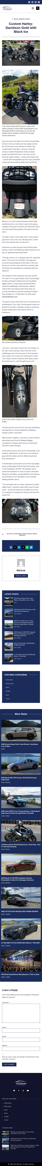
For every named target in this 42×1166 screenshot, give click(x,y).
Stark (8, 977)
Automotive (9, 680)
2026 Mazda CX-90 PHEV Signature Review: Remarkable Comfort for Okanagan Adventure (24, 633)
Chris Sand (17, 533)
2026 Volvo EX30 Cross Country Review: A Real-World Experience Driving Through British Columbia (24, 622)
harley (29, 533)
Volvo (18, 626)
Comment (5, 1002)
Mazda (19, 613)
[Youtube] (39, 2)
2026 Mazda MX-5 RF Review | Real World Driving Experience (24, 610)
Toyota (19, 647)
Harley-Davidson (19, 19)
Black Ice (10, 533)
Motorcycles (9, 683)
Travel (8, 699)
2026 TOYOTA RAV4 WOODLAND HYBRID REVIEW (24, 644)
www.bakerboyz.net (10, 297)
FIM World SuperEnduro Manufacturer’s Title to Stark (20, 974)
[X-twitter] (32, 2)
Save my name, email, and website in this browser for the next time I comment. (20, 1058)
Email (4, 1036)
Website (4, 1045)
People (27, 19)
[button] (32, 8)
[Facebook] (29, 2)
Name (4, 1027)
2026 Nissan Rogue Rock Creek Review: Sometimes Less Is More (24, 599)
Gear (7, 695)
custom (24, 533)
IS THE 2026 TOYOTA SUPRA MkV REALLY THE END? (24, 655)
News (7, 687)
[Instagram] (36, 2)
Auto (15, 602)
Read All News (21, 576)
